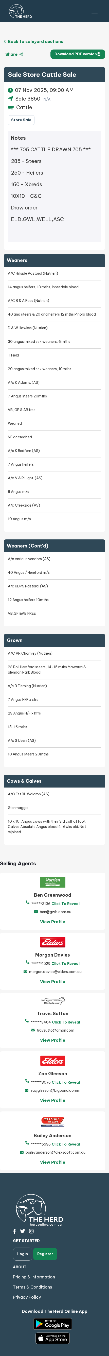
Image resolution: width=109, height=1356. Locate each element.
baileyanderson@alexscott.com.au (55, 1152)
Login (22, 1254)
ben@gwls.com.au (55, 912)
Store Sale (21, 120)
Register (45, 1254)
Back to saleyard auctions (35, 41)
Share (12, 54)
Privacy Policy (27, 1297)
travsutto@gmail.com (55, 1030)
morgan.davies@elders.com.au (55, 971)
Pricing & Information (34, 1276)
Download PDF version (76, 54)
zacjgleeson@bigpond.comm (55, 1090)
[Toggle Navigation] (94, 11)
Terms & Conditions (32, 1287)
